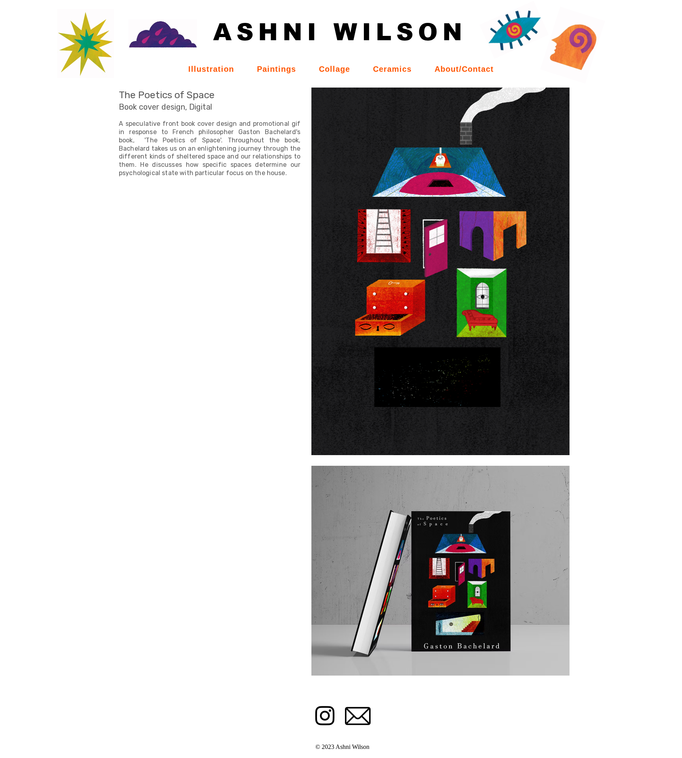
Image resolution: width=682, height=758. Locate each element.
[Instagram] (325, 715)
